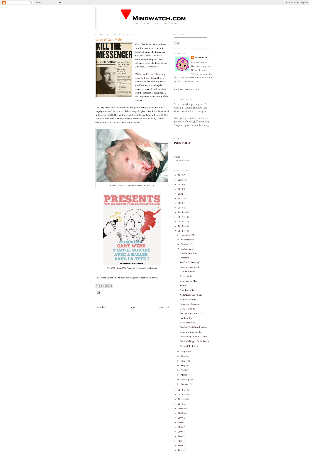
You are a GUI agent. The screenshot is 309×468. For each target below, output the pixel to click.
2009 (180, 408)
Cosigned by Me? (188, 280)
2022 (180, 193)
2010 (180, 403)
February (185, 379)
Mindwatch (201, 57)
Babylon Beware (188, 299)
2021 (180, 198)
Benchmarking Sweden (191, 331)
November (186, 239)
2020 (180, 203)
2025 (180, 179)
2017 (180, 216)
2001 (180, 440)
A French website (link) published (123, 185)
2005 (180, 427)
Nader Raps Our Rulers (191, 294)
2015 (180, 226)
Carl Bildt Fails (187, 271)
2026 (180, 175)
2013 (180, 389)
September (186, 248)
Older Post (164, 306)
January (185, 384)
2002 (180, 436)
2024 (180, 184)
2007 (180, 417)
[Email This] (97, 286)
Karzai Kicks (186, 276)
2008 (180, 413)
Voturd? (184, 285)
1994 (180, 445)
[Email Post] (98, 292)
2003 (180, 431)
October (185, 244)
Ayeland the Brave (189, 345)
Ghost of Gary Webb (189, 266)
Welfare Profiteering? (190, 262)
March (184, 374)
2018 (180, 212)
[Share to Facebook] (107, 286)
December (186, 234)
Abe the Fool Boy (188, 253)
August (184, 351)
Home (132, 306)
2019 (180, 207)
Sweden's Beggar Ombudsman (194, 341)
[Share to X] (104, 286)
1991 (180, 450)
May (183, 365)
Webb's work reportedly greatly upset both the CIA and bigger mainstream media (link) (150, 77)
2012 (180, 394)
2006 (180, 422)
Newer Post (100, 306)
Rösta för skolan (188, 322)
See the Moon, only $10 (191, 313)
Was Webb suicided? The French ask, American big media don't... (132, 268)
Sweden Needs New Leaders (193, 327)
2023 (180, 189)
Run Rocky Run (188, 290)
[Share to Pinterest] (110, 286)
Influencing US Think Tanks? (194, 336)
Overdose (184, 257)
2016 (180, 221)
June (183, 360)
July (183, 356)
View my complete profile (189, 90)
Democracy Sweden (189, 304)
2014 (180, 230)
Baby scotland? (187, 308)
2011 (180, 399)
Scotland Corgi (187, 317)
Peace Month (182, 142)
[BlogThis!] (100, 286)
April (183, 370)
